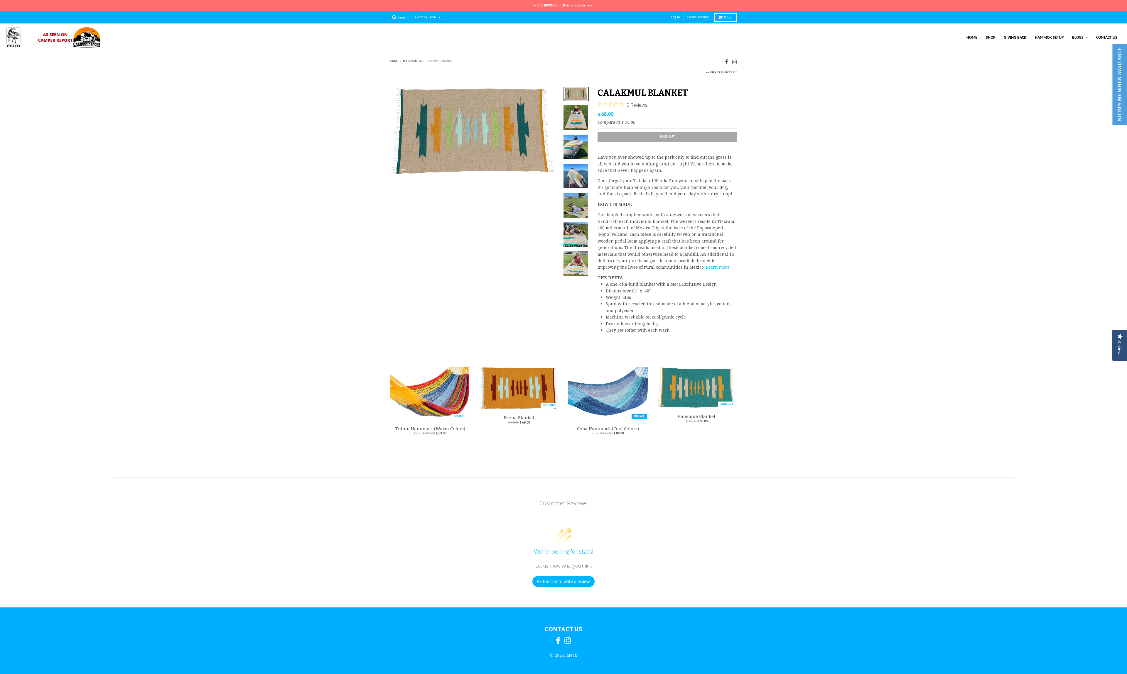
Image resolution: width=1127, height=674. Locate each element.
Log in (675, 17)
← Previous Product (721, 72)
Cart (728, 17)
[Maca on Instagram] (734, 61)
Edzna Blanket (519, 417)
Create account (698, 17)
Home (971, 37)
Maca (571, 655)
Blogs (1078, 37)
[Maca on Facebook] (726, 61)
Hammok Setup (1049, 37)
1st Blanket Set (413, 61)
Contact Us (1106, 37)
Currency (421, 17)
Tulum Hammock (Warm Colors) (430, 428)
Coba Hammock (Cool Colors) (608, 428)
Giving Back (1015, 37)
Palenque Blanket (697, 416)
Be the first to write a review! (563, 581)
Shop (990, 37)
